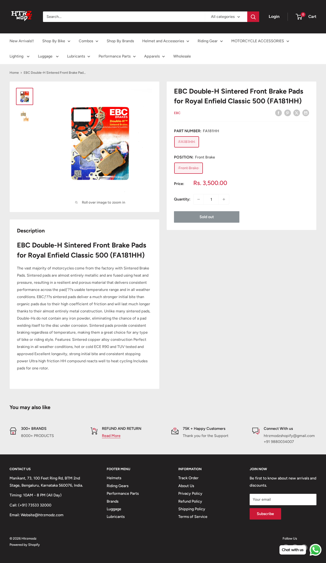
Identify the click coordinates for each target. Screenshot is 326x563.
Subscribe (265, 513)
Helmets (114, 478)
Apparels (152, 56)
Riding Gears (117, 486)
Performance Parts (115, 56)
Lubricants (76, 56)
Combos (86, 41)
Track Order (188, 478)
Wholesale (182, 56)
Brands (112, 501)
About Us (186, 486)
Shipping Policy (191, 509)
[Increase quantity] (224, 199)
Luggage (45, 56)
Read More (111, 435)
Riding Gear (208, 41)
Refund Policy (190, 501)
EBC (177, 113)
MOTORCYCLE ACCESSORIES (257, 41)
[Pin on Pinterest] (287, 112)
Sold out (207, 217)
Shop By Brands (120, 41)
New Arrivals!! (22, 41)
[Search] (253, 16)
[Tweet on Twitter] (296, 112)
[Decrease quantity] (199, 199)
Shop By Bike (53, 41)
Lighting (17, 56)
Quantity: (182, 199)
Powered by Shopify (25, 545)
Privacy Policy (190, 493)
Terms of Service (192, 516)
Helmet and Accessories (163, 41)
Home (14, 73)
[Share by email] (305, 112)
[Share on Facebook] (278, 112)
